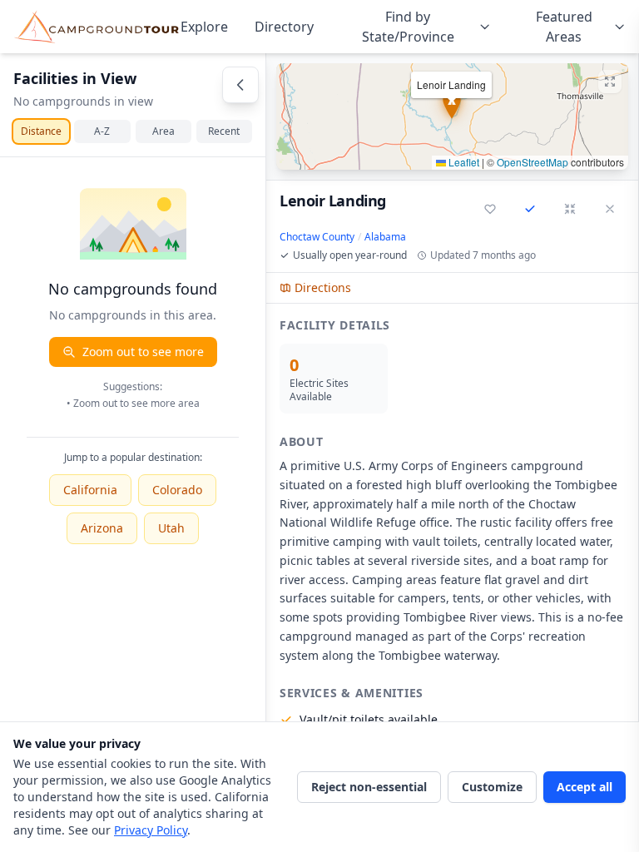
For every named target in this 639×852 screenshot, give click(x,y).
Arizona (102, 528)
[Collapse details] (570, 209)
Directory (284, 26)
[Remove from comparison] (530, 209)
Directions (323, 287)
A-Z (102, 131)
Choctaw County (317, 237)
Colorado (177, 490)
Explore (204, 26)
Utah (171, 528)
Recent (224, 131)
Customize (492, 787)
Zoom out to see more (143, 351)
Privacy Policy (150, 830)
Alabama (385, 237)
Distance (41, 131)
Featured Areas (564, 26)
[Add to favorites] (490, 209)
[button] (452, 116)
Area (163, 131)
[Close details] (610, 209)
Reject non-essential (369, 787)
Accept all (584, 787)
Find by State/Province (408, 26)
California (90, 490)
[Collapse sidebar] (240, 85)
